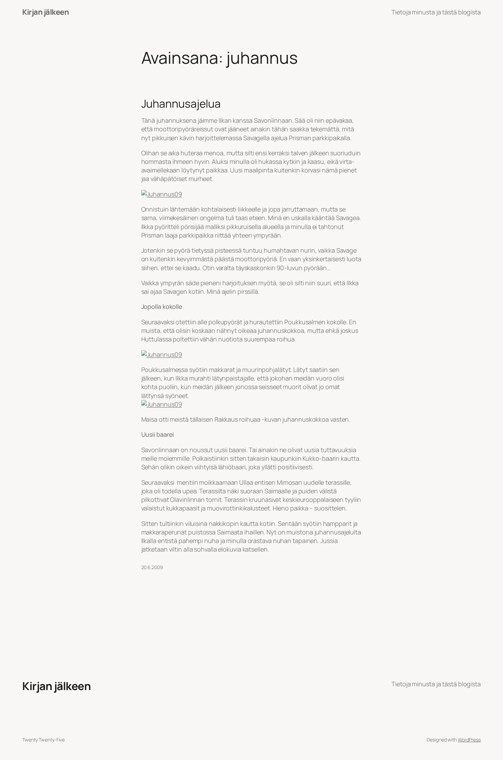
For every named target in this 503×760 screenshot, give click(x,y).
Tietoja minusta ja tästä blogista (436, 12)
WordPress (469, 739)
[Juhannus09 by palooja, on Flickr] (161, 194)
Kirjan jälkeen (45, 12)
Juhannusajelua (181, 103)
